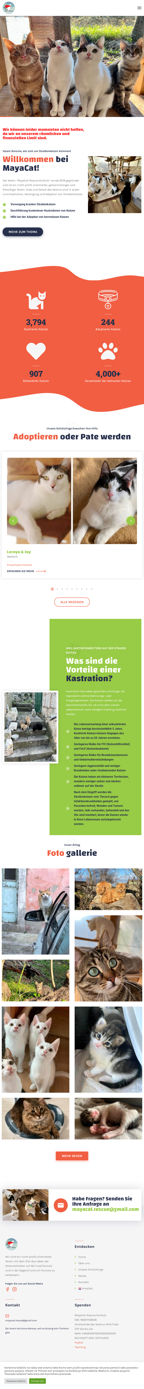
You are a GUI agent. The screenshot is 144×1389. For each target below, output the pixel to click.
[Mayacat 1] (35, 911)
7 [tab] (81, 589)
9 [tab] (91, 589)
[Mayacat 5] (35, 1050)
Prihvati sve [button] (37, 1381)
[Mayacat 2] (108, 889)
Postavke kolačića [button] (15, 1381)
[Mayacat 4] (35, 980)
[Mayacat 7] (35, 1119)
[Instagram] (14, 1289)
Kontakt (83, 1282)
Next (130, 520)
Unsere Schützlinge (90, 1269)
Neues (82, 1275)
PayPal (79, 1342)
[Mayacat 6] (108, 1050)
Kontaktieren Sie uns (21, 83)
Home (82, 1257)
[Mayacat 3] (108, 958)
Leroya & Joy (19, 552)
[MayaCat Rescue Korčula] (9, 8)
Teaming (80, 1347)
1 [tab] (52, 589)
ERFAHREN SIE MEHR (20, 571)
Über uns (84, 1263)
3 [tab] (62, 589)
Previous (13, 520)
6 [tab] (77, 589)
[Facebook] (7, 1289)
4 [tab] (67, 589)
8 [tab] (86, 589)
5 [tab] (72, 589)
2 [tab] (57, 589)
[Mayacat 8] (108, 1119)
